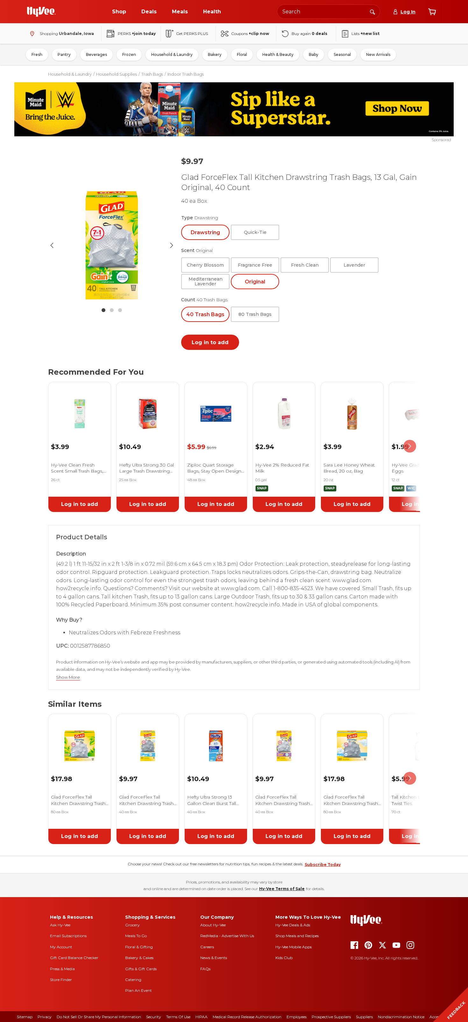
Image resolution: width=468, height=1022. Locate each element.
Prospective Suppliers (331, 1016)
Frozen (129, 54)
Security (153, 1016)
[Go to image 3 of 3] (120, 310)
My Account (61, 946)
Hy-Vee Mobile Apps (293, 946)
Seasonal (342, 54)
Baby (313, 54)
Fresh (37, 54)
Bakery (215, 54)
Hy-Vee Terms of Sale (282, 888)
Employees (297, 1016)
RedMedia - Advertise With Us (227, 935)
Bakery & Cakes (139, 957)
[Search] (372, 11)
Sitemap (24, 1016)
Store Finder (61, 979)
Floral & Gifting (139, 946)
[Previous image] (52, 245)
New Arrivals (378, 54)
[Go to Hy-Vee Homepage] (41, 12)
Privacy (45, 1016)
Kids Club (284, 957)
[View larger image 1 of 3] (112, 245)
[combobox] (328, 11)
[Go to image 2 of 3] (112, 310)
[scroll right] (409, 446)
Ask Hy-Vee (60, 925)
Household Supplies (116, 74)
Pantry (64, 54)
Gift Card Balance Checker (74, 957)
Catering (133, 979)
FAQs (205, 968)
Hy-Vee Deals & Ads (292, 925)
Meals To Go (136, 935)
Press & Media (62, 968)
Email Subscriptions (68, 935)
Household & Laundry (172, 54)
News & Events (213, 957)
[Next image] (171, 245)
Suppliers (364, 1016)
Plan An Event (138, 990)
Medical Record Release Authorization (247, 1016)
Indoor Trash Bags (185, 74)
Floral (242, 54)
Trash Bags (152, 74)
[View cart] (432, 11)
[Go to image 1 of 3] (103, 310)
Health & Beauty (278, 54)
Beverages (96, 54)
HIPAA (201, 1016)
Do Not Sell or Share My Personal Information (99, 1016)
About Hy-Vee (213, 925)
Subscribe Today (323, 864)
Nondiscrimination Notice (401, 1016)
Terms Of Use (178, 1016)
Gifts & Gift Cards (141, 968)
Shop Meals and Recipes (297, 935)
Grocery (132, 925)
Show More (68, 677)
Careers (207, 946)
